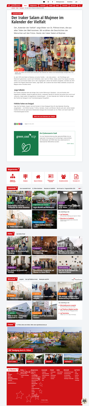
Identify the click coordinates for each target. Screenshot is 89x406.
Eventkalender (53, 372)
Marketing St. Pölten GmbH (68, 378)
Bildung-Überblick (34, 383)
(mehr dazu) (70, 143)
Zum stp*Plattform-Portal (31, 279)
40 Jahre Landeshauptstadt (25, 372)
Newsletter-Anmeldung (25, 375)
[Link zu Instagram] (48, 2)
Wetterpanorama (60, 2)
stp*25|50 (73, 5)
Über (43, 380)
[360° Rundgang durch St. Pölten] (44, 340)
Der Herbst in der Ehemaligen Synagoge (18, 252)
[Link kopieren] (19, 124)
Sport (52, 373)
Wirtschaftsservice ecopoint (68, 305)
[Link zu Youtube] (44, 2)
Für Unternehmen (67, 375)
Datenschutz (10, 377)
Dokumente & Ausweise (51, 181)
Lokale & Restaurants (45, 375)
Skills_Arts (76, 376)
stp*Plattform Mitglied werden (69, 309)
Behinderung (34, 381)
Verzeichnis (69, 2)
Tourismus (52, 378)
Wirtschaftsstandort (67, 373)
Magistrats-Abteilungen (13, 181)
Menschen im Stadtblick (49, 188)
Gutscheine (44, 376)
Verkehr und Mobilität (35, 396)
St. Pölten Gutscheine (37, 188)
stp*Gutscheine (64, 313)
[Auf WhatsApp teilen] (17, 124)
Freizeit (50, 5)
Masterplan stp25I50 (44, 279)
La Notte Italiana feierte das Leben (43, 226)
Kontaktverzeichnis (63, 181)
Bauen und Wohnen (35, 380)
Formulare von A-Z (35, 375)
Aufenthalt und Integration (36, 376)
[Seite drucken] (15, 124)
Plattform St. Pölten (67, 376)
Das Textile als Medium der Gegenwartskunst (68, 271)
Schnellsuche (34, 372)
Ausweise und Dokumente (36, 378)
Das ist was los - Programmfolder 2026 (66, 188)
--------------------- (11, 381)
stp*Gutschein (64, 214)
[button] (15, 55)
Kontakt (9, 375)
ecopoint (21, 279)
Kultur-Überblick (60, 372)
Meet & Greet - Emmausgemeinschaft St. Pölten (17, 316)
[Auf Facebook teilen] (21, 124)
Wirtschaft (64, 5)
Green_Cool (77, 375)
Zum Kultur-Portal (20, 234)
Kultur (57, 5)
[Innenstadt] (54, 359)
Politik (33, 386)
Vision (76, 372)
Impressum (10, 380)
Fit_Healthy (77, 378)
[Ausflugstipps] (73, 359)
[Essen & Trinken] (16, 359)
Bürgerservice (33, 5)
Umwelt (33, 393)
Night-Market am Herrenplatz (43, 207)
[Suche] (80, 5)
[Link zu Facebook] (52, 2)
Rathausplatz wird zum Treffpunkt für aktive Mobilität (19, 206)
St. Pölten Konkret (24, 373)
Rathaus (33, 390)
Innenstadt (42, 5)
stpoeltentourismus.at (41, 325)
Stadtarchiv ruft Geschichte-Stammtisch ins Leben (68, 252)
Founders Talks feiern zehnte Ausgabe (43, 297)
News (25, 5)
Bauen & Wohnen (38, 181)
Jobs (76, 2)
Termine (33, 373)
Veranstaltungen (34, 395)
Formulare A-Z (76, 181)
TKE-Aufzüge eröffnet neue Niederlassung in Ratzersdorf (69, 297)
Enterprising (77, 380)
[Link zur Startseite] (14, 5)
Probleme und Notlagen (35, 388)
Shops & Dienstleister (45, 373)
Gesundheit (33, 385)
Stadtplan (25, 181)
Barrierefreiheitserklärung (12, 378)
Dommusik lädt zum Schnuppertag (40, 252)
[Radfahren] (35, 359)
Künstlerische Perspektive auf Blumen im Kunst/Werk (43, 271)
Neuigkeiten (44, 372)
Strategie (76, 373)
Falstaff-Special (53, 375)
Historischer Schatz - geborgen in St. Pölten (69, 206)
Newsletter (10, 374)
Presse (22, 376)
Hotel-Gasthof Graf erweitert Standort (43, 316)
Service (43, 378)
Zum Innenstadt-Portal (25, 188)
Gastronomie (53, 376)
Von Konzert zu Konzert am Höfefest (17, 271)
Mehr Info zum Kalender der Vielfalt (44, 116)
